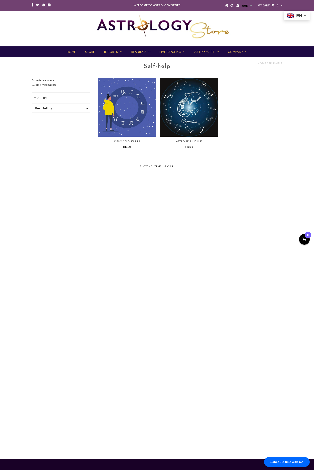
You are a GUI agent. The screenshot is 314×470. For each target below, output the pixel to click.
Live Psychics (170, 51)
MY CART (268, 5)
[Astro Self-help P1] (189, 107)
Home (262, 63)
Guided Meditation (44, 85)
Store (90, 51)
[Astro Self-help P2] (127, 107)
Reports (111, 51)
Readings (138, 51)
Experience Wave (43, 80)
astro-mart (204, 51)
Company (235, 51)
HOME (71, 51)
